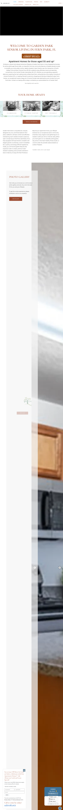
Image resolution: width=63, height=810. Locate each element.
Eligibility (46, 1)
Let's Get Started (18, 4)
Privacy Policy (7, 799)
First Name (7, 789)
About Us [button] (35, 4)
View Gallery (15, 198)
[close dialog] (24, 770)
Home (14, 1)
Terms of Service (16, 799)
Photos (36, 1)
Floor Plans (29, 1)
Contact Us (28, 4)
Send (7, 795)
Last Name (18, 789)
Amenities (21, 1)
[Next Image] (60, 568)
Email (6, 792)
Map (41, 1)
